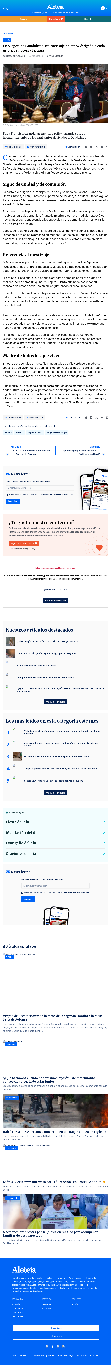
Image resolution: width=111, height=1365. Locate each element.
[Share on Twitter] (96, 147)
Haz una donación (36, 1355)
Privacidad (94, 1355)
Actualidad (8, 33)
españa (8, 432)
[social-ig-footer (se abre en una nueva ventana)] (63, 1346)
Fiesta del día (17, 822)
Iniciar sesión (56, 1336)
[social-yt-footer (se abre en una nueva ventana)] (47, 1346)
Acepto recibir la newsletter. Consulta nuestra (41, 494)
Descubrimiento (19, 1316)
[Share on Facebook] (86, 147)
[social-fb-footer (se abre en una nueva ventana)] (52, 1346)
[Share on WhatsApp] (107, 147)
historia (9, 957)
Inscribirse (12, 501)
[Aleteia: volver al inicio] (55, 6)
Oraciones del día (21, 853)
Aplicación (46, 1308)
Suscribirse (56, 1328)
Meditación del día (22, 832)
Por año (75, 1304)
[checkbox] (7, 495)
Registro (23, 19)
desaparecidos (12, 1198)
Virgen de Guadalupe (57, 432)
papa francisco (35, 432)
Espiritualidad (17, 1308)
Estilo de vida (17, 1312)
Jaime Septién (36, 55)
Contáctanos (81, 1355)
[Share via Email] (102, 147)
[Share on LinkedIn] (91, 147)
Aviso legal (69, 1355)
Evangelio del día (21, 843)
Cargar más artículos (55, 701)
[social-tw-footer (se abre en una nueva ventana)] (58, 1346)
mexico (19, 432)
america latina (12, 1097)
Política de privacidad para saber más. (58, 494)
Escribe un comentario (55, 600)
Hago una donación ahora (22, 543)
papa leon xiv (11, 1148)
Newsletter (47, 1304)
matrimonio (11, 1044)
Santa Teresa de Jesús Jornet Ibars (66, 13)
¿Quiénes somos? (54, 1355)
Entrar (64, 589)
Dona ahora (54, 19)
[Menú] (16, 8)
